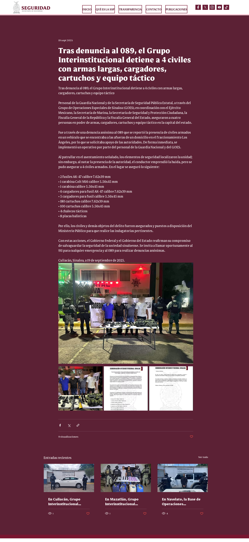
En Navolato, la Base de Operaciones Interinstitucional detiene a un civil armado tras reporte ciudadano (181, 501)
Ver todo (203, 457)
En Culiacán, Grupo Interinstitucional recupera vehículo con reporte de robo (66, 501)
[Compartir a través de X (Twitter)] (69, 425)
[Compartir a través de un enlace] (78, 425)
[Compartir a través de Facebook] (60, 425)
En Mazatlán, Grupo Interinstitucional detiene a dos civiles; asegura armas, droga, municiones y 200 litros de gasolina (125, 501)
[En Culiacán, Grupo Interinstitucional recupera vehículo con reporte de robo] (69, 478)
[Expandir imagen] (80, 388)
